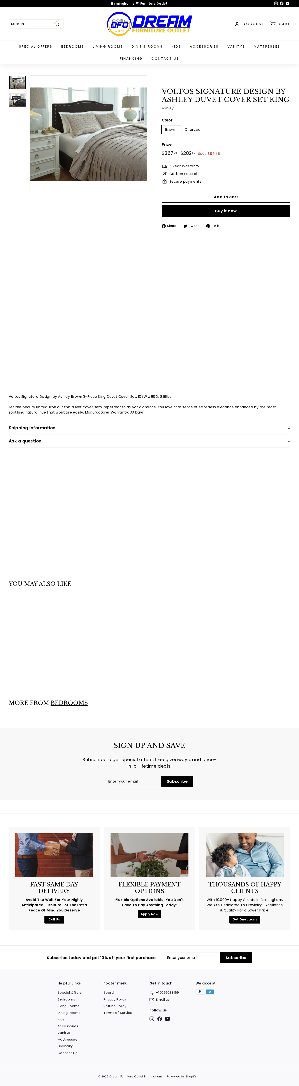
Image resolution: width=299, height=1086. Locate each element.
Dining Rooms (147, 46)
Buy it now (226, 211)
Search (109, 992)
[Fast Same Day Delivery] (54, 855)
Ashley (168, 108)
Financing (131, 58)
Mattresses (267, 46)
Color (167, 120)
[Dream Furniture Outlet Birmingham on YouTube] (167, 1018)
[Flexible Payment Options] (149, 855)
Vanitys (236, 46)
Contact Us (165, 58)
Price (167, 144)
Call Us (54, 919)
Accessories (204, 46)
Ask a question (25, 441)
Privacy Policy (115, 999)
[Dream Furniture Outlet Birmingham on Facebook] (159, 1018)
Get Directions (244, 919)
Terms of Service (118, 1012)
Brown (170, 129)
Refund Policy (115, 1006)
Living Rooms (108, 46)
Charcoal (193, 129)
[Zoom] (88, 134)
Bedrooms (72, 46)
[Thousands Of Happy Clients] (245, 855)
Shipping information (32, 428)
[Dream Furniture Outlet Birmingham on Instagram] (152, 1018)
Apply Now (149, 914)
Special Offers (36, 46)
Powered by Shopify (182, 1076)
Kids (176, 46)
